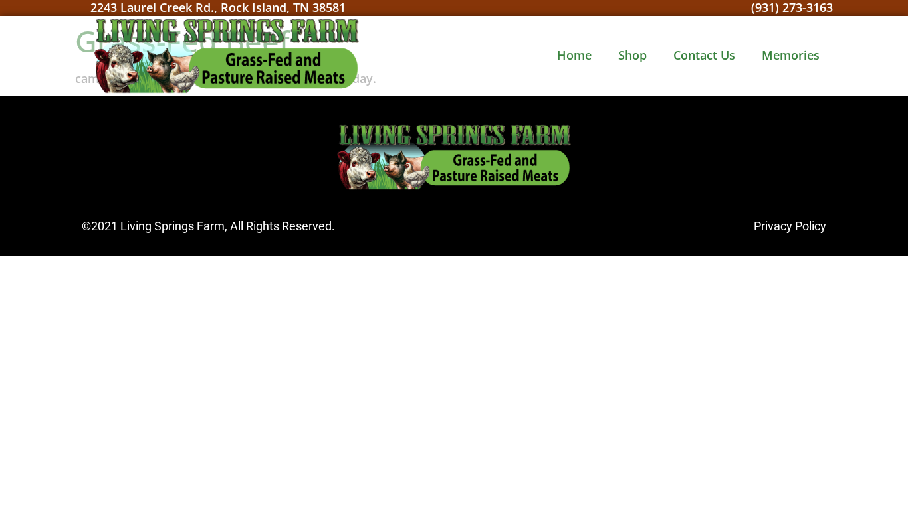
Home (574, 55)
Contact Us (704, 55)
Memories (791, 55)
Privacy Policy (790, 226)
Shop (632, 55)
